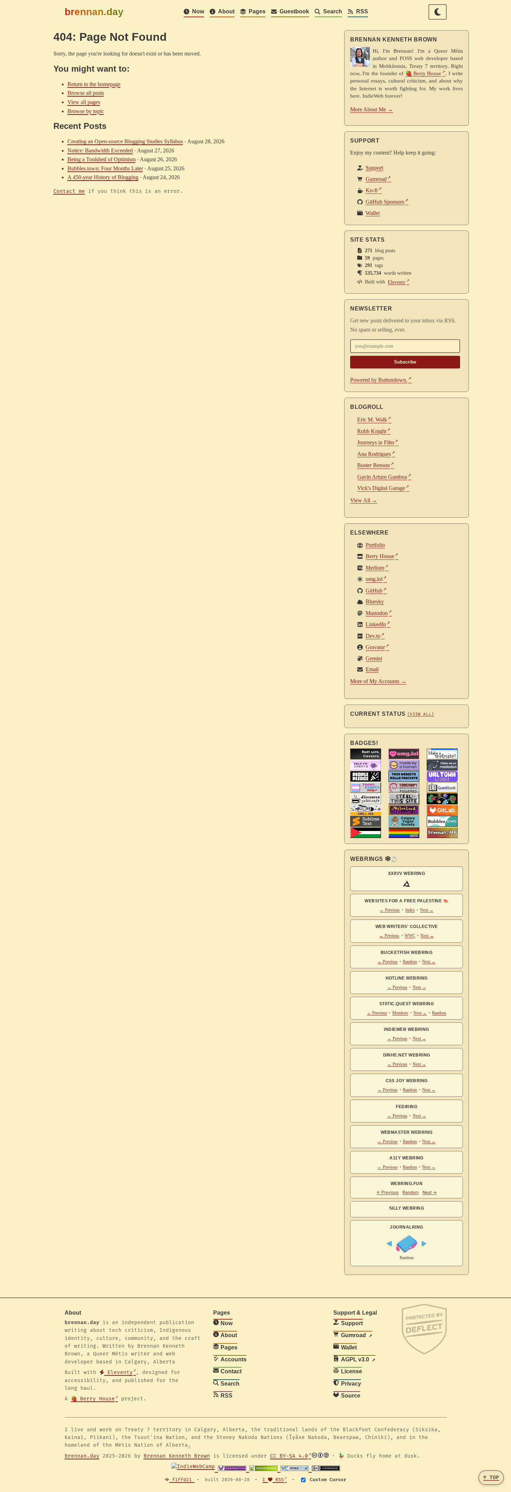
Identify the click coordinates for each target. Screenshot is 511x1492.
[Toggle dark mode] (437, 12)
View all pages (83, 102)
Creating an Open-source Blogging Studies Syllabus (125, 141)
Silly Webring (406, 1208)
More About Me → (371, 109)
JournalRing (406, 1227)
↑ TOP (491, 1477)
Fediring (406, 1106)
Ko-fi (372, 191)
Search (332, 11)
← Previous (390, 910)
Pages (257, 11)
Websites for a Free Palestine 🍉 (406, 900)
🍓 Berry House (423, 73)
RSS (362, 11)
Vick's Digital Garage (381, 488)
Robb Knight (371, 431)
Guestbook (294, 11)
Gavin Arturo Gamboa (382, 477)
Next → (426, 910)
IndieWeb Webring (407, 1029)
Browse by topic (85, 111)
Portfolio (375, 545)
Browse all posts (85, 93)
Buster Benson (373, 465)
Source (350, 1396)
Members (400, 1012)
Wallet (373, 213)
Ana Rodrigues (374, 454)
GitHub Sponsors (385, 202)
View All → (363, 500)
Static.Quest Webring (406, 1003)
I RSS (273, 1480)
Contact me (69, 191)
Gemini (374, 658)
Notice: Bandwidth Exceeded (100, 150)
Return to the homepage (93, 84)
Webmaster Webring (407, 1132)
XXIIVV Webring (406, 873)
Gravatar (375, 647)
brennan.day (94, 11)
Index (410, 910)
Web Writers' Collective (406, 926)
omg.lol (374, 579)
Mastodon (377, 613)
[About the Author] (360, 57)
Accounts (234, 1359)
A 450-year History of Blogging (102, 177)
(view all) (420, 714)
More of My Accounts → (378, 681)
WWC (410, 935)
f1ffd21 (182, 1480)
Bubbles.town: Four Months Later (105, 168)
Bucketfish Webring (407, 952)
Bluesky (375, 602)
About (226, 11)
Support (374, 168)
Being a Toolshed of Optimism (101, 159)
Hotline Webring (407, 978)
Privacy (351, 1384)
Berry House (380, 557)
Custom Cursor (326, 1480)
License (351, 1371)
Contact (231, 1371)
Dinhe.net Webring (406, 1055)
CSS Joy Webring (407, 1080)
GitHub (374, 591)
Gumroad (376, 179)
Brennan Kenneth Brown (177, 1456)
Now (198, 11)
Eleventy (397, 282)
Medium (375, 568)
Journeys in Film (375, 442)
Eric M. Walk (372, 420)
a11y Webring (407, 1158)
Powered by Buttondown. (378, 380)
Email (372, 669)
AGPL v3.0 (355, 1359)
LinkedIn (376, 625)
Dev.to (373, 636)
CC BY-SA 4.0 (289, 1456)
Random (410, 961)
